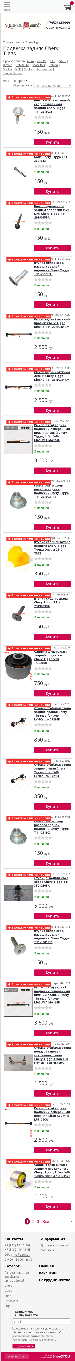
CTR (52, 61)
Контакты (14, 1238)
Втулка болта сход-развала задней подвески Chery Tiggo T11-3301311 (51, 936)
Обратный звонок (17, 1254)
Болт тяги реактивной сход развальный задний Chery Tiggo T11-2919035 (52, 106)
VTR (18, 69)
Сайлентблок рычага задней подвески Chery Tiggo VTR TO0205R (50, 657)
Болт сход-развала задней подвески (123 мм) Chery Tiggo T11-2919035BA (51, 211)
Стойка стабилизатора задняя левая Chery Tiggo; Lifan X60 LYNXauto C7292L (52, 770)
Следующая (69, 1221)
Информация (53, 1238)
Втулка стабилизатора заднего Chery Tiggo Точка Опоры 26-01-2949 (52, 547)
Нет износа (44, 69)
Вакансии (48, 1272)
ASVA (30, 61)
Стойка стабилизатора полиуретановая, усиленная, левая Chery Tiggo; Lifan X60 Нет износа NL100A (52, 1055)
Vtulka (28, 69)
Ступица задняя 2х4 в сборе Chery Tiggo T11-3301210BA (52, 881)
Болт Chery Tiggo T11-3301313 (51, 159)
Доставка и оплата (54, 1245)
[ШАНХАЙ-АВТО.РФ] (23, 25)
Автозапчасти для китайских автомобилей (17, 1276)
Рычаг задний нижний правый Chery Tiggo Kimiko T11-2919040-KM (52, 323)
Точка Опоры (12, 73)
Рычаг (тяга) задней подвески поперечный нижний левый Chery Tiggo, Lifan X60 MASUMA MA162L (52, 432)
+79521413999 (58, 22)
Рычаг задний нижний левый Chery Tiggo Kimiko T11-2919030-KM (52, 376)
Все (45, 1221)
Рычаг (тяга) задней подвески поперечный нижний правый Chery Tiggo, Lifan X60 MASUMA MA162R (52, 994)
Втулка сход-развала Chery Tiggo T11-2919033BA (51, 602)
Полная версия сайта (17, 1356)
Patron (53, 65)
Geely (8, 1291)
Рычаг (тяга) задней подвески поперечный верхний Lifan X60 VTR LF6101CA (52, 1113)
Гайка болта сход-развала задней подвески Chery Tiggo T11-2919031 (51, 826)
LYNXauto (22, 65)
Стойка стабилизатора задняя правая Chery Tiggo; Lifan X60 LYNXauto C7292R (52, 713)
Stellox (7, 69)
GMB (62, 61)
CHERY (41, 61)
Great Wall (12, 1301)
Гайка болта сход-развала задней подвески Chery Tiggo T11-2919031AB (51, 491)
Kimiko (7, 65)
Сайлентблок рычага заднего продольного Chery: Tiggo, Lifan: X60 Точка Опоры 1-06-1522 (52, 1170)
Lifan (8, 1296)
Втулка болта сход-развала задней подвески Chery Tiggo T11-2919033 (51, 268)
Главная (46, 1266)
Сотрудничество (54, 1279)
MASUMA (38, 65)
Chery (8, 1286)
